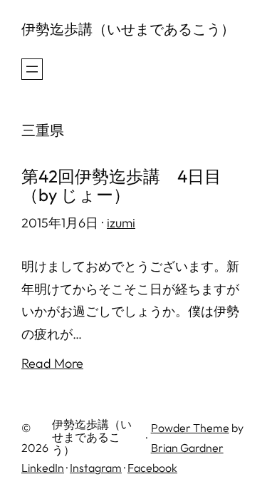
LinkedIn (42, 468)
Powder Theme (190, 428)
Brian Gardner (187, 448)
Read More (52, 363)
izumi (121, 223)
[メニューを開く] (32, 69)
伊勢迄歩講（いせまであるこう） (128, 29)
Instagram (96, 468)
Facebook (152, 468)
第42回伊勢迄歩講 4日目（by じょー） (121, 186)
